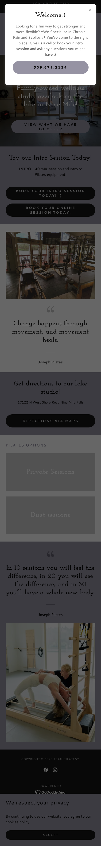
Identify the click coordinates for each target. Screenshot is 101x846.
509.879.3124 (51, 67)
